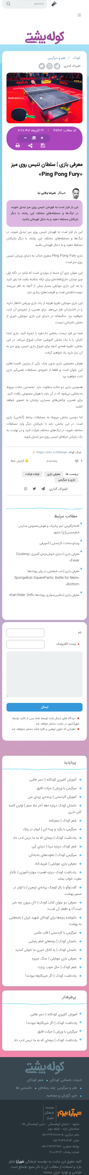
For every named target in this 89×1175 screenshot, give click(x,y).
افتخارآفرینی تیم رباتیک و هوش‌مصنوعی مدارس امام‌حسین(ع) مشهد (48, 529)
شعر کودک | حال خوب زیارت (57, 967)
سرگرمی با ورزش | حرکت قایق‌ (56, 788)
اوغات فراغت (32, 474)
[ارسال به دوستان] (30, 146)
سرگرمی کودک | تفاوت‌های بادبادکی (52, 855)
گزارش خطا (17, 461)
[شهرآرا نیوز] (81, 6)
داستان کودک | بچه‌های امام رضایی (52, 941)
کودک (76, 58)
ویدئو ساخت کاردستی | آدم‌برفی (59, 543)
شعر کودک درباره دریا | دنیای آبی (54, 847)
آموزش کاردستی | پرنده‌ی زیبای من (52, 797)
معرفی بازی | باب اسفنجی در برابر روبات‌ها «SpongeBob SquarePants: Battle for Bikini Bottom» (46, 578)
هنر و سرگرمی (56, 58)
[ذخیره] (43, 146)
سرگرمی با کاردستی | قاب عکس (55, 933)
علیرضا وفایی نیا (47, 193)
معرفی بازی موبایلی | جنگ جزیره (54, 959)
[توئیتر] (34, 489)
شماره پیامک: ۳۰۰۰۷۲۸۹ (64, 1152)
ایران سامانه (51, 1172)
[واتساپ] (26, 489)
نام (79, 633)
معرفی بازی (53, 474)
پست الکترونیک (66, 644)
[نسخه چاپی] (17, 146)
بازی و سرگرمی (66, 479)
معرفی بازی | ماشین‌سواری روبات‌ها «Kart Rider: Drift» (44, 595)
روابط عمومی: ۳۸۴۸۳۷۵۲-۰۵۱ (60, 1146)
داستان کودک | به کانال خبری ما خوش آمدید (45, 950)
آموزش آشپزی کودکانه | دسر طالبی (52, 780)
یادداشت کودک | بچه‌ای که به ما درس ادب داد (44, 838)
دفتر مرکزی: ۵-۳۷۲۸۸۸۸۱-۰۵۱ (60, 1134)
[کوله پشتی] (41, 26)
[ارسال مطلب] (54, 4)
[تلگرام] (43, 489)
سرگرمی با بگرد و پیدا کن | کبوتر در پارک (49, 829)
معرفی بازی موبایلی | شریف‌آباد (55, 864)
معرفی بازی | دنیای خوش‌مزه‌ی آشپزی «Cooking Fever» (47, 557)
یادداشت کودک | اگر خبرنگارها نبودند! (50, 976)
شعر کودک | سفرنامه (62, 821)
